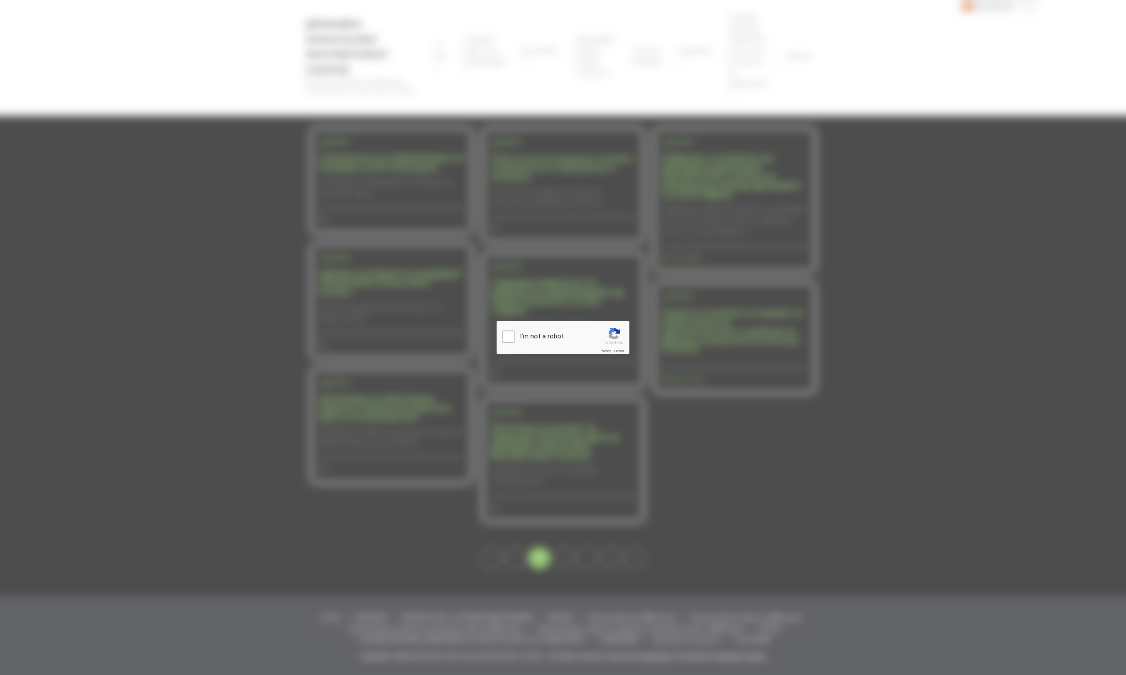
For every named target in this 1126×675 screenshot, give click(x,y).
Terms (619, 351)
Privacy (605, 351)
